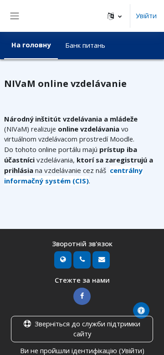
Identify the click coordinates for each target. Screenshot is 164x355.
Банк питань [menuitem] (85, 45)
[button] (114, 16)
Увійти (146, 15)
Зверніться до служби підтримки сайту (87, 328)
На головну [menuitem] (31, 44)
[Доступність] (141, 310)
